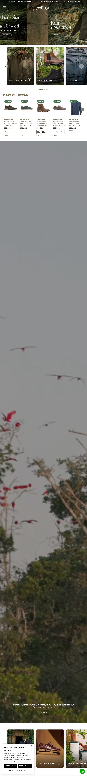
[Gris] (6, 132)
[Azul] (24, 132)
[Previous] (4, 22)
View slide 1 (38, 43)
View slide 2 (43, 43)
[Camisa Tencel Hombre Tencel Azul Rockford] (76, 108)
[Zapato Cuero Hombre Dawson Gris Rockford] (10, 108)
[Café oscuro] (43, 132)
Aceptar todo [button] (10, 766)
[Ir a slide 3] (47, 89)
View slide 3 (49, 43)
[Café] (29, 132)
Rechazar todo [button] (25, 766)
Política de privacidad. (21, 762)
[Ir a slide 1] (41, 89)
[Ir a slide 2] (44, 89)
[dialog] (18, 759)
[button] (18, 770)
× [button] (31, 746)
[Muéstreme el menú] (4, 7)
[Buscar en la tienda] (9, 7)
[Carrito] (82, 7)
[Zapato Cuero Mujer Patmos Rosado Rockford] (59, 108)
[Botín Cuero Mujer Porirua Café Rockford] (43, 108)
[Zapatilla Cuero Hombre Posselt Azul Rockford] (27, 108)
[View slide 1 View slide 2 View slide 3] (43, 22)
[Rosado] (57, 132)
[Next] (83, 22)
